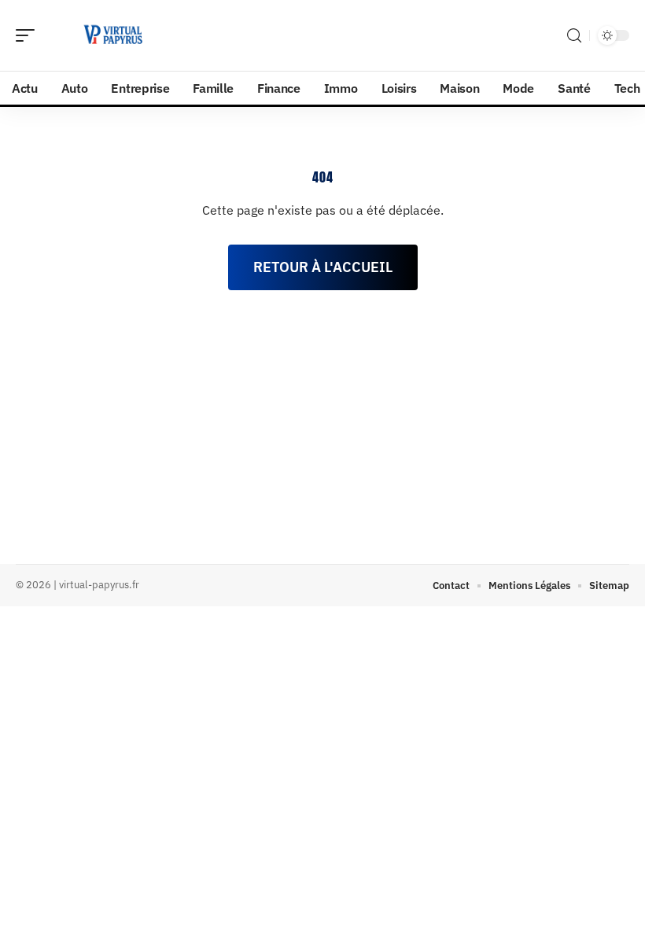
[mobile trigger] (29, 35)
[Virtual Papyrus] (113, 35)
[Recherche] (574, 36)
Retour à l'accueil (323, 267)
